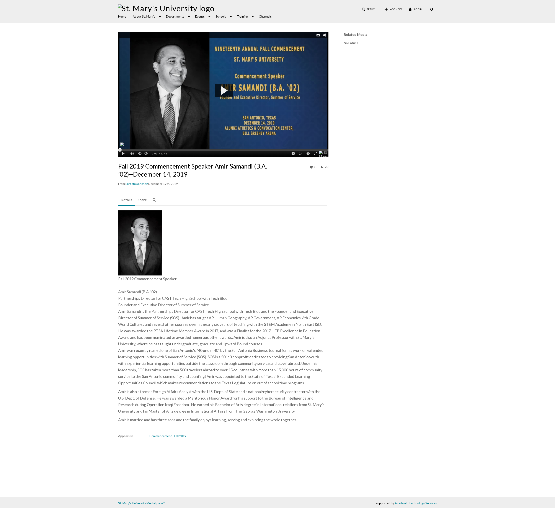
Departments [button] (175, 16)
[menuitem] (125, 16)
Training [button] (242, 16)
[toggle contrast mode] (431, 9)
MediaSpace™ (156, 503)
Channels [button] (265, 16)
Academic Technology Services (416, 503)
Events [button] (200, 16)
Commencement (160, 436)
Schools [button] (220, 16)
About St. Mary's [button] (144, 16)
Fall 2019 (180, 436)
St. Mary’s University (132, 503)
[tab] (126, 200)
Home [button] (122, 16)
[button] (369, 9)
